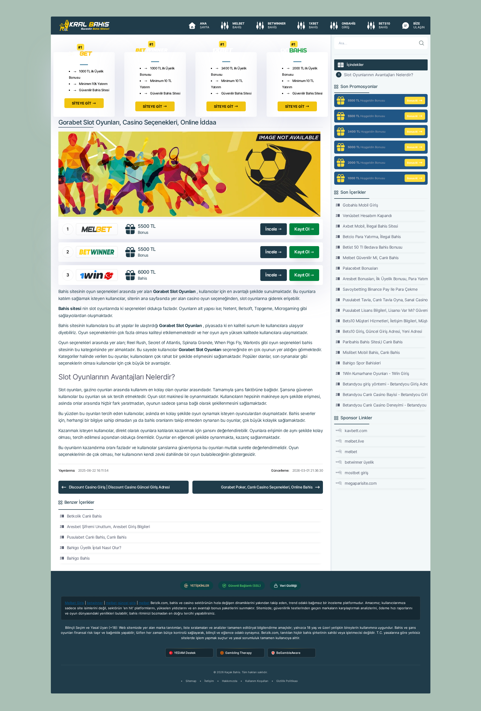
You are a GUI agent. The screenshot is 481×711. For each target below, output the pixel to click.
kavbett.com (356, 430)
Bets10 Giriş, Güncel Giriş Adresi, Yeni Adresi (382, 331)
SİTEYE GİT (81, 103)
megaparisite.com (361, 483)
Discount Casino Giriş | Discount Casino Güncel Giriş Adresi (119, 487)
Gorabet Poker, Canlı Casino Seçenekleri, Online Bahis (266, 487)
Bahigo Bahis (78, 558)
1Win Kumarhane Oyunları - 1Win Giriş (376, 373)
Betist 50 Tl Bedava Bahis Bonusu (372, 247)
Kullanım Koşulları (256, 681)
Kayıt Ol (301, 229)
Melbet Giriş (74, 603)
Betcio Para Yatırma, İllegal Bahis (372, 236)
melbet (351, 451)
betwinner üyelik (359, 462)
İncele (271, 229)
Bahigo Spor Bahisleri (362, 362)
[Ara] (421, 43)
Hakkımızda (229, 681)
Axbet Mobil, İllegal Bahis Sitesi (370, 226)
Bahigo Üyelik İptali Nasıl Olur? (94, 547)
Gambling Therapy (238, 653)
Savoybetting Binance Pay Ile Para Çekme (380, 289)
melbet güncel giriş (121, 603)
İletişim (209, 681)
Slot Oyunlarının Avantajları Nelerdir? (378, 74)
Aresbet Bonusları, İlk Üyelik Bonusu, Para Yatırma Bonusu (385, 278)
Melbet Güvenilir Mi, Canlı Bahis (371, 257)
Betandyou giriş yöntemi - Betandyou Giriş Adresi (385, 383)
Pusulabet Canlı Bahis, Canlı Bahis (97, 537)
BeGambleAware (288, 653)
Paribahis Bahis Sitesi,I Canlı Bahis (373, 341)
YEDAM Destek (185, 653)
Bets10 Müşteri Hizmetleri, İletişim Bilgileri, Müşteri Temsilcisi (385, 320)
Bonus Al (412, 100)
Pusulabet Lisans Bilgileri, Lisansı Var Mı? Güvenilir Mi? (385, 310)
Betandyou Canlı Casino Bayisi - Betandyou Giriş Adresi (385, 394)
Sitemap (191, 681)
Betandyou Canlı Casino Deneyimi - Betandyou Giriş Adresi (385, 405)
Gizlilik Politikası (287, 681)
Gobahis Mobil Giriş (360, 205)
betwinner (95, 603)
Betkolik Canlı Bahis (84, 516)
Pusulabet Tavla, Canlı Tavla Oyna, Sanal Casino (385, 299)
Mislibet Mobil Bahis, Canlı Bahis (371, 352)
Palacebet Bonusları (360, 268)
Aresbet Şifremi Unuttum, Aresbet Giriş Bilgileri (108, 526)
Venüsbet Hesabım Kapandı (367, 215)
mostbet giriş (356, 472)
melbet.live (354, 441)
